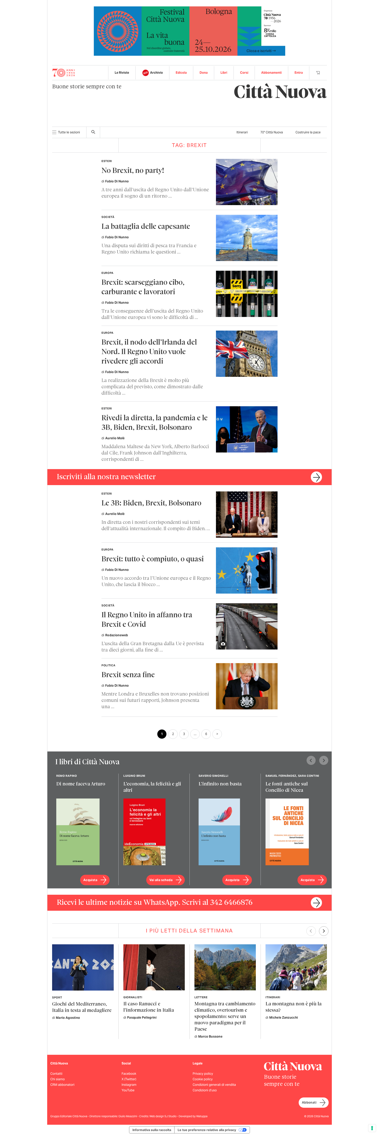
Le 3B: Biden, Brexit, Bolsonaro (151, 503)
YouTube (128, 1090)
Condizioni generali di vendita (214, 1085)
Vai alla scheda (161, 880)
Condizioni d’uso (205, 1090)
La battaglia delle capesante (145, 227)
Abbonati (309, 1102)
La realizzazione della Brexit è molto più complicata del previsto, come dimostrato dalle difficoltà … (152, 387)
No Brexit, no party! (132, 171)
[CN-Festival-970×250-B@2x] (189, 31)
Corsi (244, 73)
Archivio (156, 73)
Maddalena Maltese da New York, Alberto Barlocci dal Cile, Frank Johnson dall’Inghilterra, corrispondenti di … (155, 453)
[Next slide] (323, 760)
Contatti (56, 1074)
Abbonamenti (271, 73)
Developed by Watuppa (193, 1116)
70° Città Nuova (271, 132)
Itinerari (242, 132)
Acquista (90, 880)
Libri (223, 73)
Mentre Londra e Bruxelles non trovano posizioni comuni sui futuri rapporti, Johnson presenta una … (155, 701)
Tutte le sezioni (69, 132)
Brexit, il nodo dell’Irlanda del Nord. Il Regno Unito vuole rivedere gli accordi (149, 352)
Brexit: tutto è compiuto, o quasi (152, 559)
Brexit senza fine (128, 675)
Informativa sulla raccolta (151, 1130)
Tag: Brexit (189, 145)
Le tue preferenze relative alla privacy (207, 1130)
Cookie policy (203, 1079)
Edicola (181, 73)
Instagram (129, 1085)
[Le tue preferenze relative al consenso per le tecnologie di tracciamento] (372, 1128)
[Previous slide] (311, 760)
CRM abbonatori (62, 1085)
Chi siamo (57, 1079)
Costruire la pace (308, 132)
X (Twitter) (129, 1079)
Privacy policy (203, 1074)
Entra (299, 73)
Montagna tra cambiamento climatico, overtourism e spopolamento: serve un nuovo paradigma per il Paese (224, 1016)
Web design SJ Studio (163, 1116)
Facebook (129, 1074)
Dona (204, 73)
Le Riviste (122, 73)
